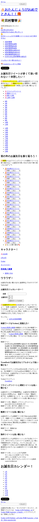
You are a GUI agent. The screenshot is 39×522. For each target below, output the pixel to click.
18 (6, 141)
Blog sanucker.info (10, 520)
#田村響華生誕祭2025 (12, 50)
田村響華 (15, 319)
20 (6, 145)
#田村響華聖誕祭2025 (12, 54)
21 (6, 147)
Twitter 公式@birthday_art (23, 510)
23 (6, 151)
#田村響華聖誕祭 (11, 48)
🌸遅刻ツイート (10, 93)
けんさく (23, 4)
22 (6, 149)
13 (6, 130)
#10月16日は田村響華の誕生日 (15, 56)
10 (6, 122)
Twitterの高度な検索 (8, 327)
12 (6, 128)
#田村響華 (8, 42)
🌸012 (9, 95)
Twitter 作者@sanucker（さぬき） (12, 512)
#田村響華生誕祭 (11, 44)
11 (6, 124)
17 (6, 139)
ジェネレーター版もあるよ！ (11, 60)
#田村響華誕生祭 (11, 46)
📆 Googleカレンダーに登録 (11, 64)
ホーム (3, 2)
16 (6, 136)
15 (6, 134)
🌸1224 (10, 97)
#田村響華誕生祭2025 (12, 52)
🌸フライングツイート (13, 91)
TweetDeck (8, 381)
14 (6, 132)
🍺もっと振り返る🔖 (12, 245)
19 (6, 143)
